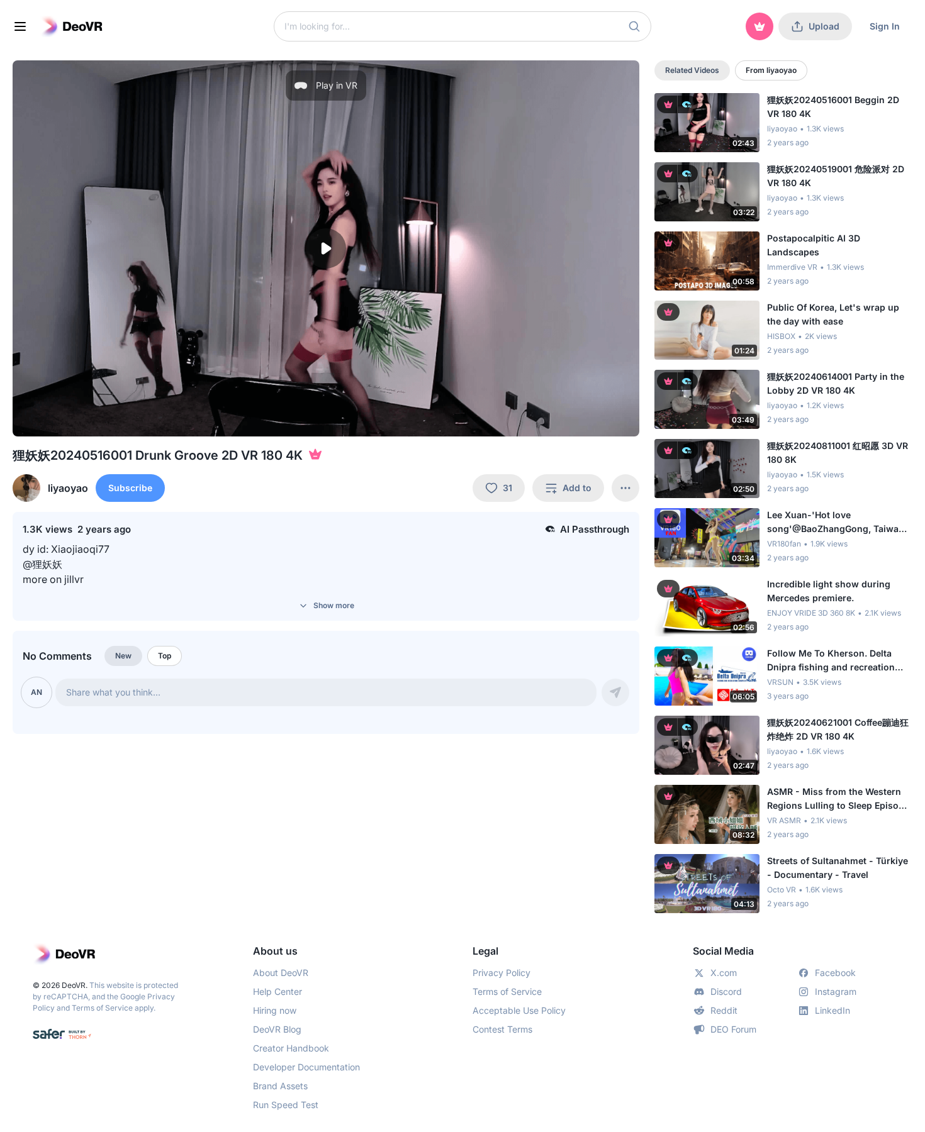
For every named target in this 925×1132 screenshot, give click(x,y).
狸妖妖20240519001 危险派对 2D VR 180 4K (835, 176)
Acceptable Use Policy (519, 1010)
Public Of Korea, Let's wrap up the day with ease (833, 314)
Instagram (835, 991)
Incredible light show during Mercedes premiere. (828, 591)
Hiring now (274, 1010)
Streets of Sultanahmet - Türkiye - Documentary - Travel (837, 867)
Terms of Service (102, 1008)
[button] (634, 26)
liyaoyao (782, 128)
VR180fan (784, 543)
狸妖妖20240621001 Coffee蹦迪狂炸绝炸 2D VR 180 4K (838, 729)
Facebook (835, 972)
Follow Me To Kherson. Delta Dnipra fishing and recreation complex (831, 661)
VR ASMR (784, 820)
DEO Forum (733, 1029)
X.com (723, 972)
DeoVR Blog (277, 1029)
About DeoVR (280, 972)
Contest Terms (502, 1029)
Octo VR (781, 889)
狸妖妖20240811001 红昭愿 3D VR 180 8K (837, 452)
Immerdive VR (792, 267)
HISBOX (781, 336)
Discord (726, 991)
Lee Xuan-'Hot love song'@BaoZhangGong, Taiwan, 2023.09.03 (837, 522)
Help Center (277, 991)
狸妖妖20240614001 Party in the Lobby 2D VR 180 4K (835, 383)
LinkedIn (832, 1010)
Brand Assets (280, 1085)
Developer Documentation (306, 1067)
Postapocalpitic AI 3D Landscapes (813, 245)
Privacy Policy (501, 972)
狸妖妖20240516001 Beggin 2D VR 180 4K (833, 106)
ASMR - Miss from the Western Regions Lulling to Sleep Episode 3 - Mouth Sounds (838, 799)
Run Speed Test (285, 1104)
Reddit (723, 1010)
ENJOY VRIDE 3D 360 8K (811, 613)
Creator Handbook (291, 1048)
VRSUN (780, 682)
